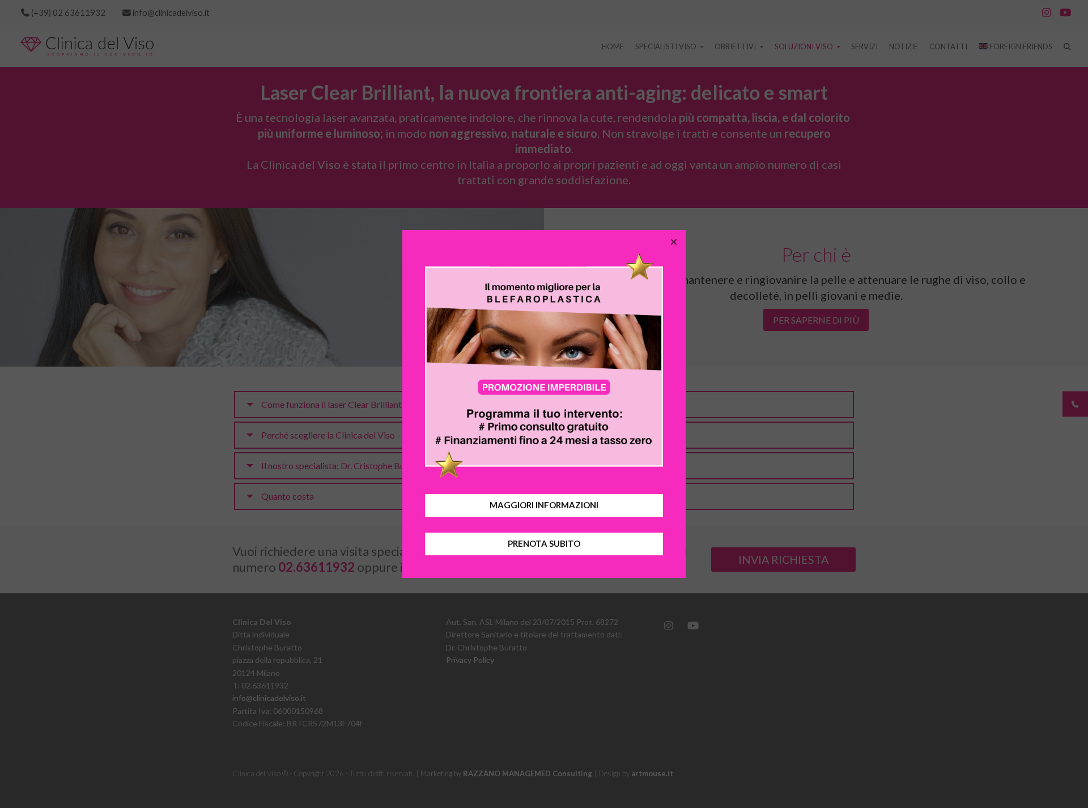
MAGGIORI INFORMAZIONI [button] (544, 505)
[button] (674, 242)
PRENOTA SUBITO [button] (544, 543)
